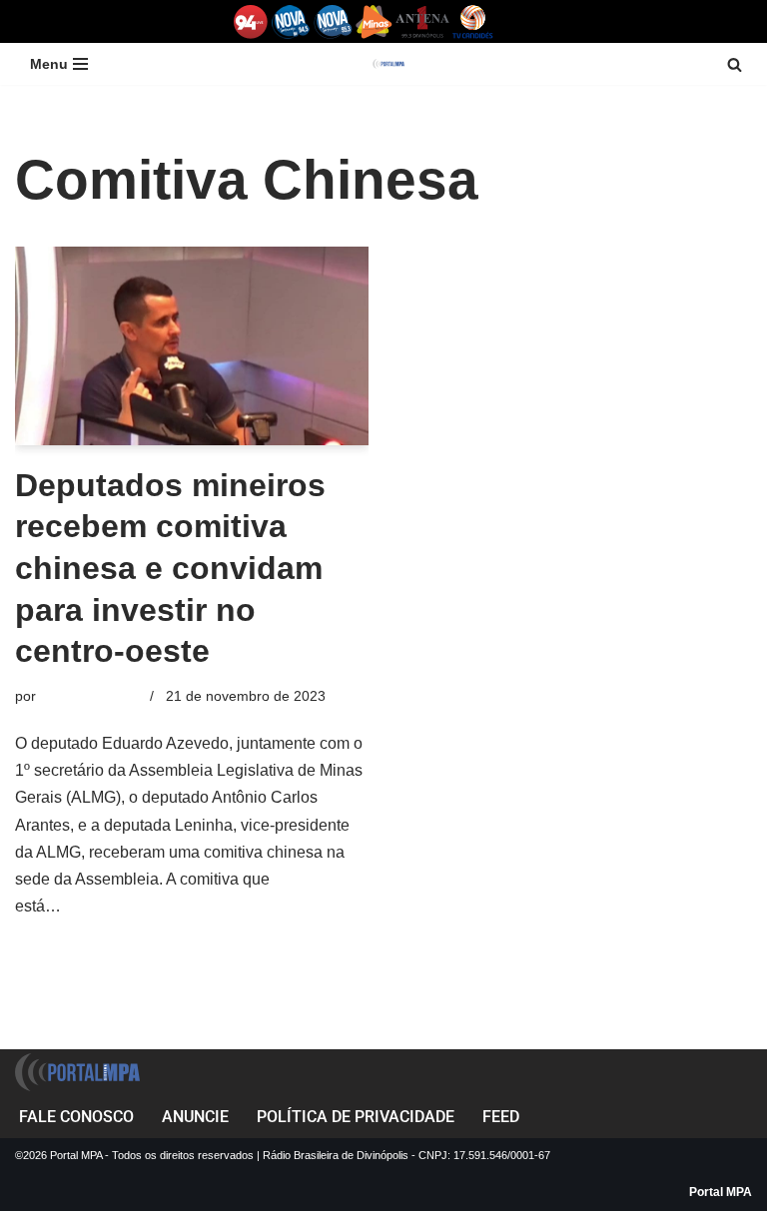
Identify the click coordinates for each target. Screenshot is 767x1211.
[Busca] (734, 64)
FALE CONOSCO (76, 1116)
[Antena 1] (422, 21)
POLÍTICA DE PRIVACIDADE (355, 1116)
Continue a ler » (121, 906)
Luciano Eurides (91, 696)
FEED (500, 1116)
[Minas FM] (374, 21)
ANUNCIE (195, 1116)
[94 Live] (251, 21)
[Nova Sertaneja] (333, 21)
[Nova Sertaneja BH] (291, 21)
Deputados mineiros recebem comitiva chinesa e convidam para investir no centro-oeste (170, 568)
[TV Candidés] (472, 21)
